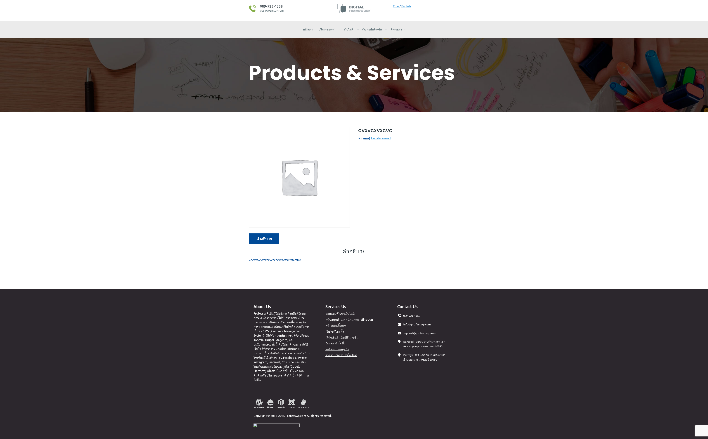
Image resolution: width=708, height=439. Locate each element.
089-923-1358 (271, 6)
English (406, 6)
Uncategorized (381, 138)
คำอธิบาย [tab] (264, 239)
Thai (396, 6)
